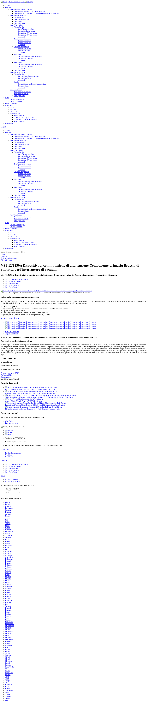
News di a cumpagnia (17, 100)
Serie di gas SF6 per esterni (27, 33)
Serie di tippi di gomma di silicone (30, 56)
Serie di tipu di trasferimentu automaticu (32, 84)
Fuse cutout (18, 54)
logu (31, 2)
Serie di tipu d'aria (24, 78)
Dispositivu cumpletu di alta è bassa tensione (29, 11)
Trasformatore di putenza (22, 39)
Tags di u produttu (11, 334)
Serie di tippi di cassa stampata (28, 76)
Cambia (16, 82)
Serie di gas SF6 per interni (27, 35)
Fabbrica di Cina (6, 375)
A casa (7, 5)
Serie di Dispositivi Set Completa (21, 9)
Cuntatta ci (9, 123)
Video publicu (19, 115)
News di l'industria (16, 102)
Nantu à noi (9, 105)
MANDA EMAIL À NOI (10, 318)
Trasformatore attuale (21, 94)
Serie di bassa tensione (17, 72)
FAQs (12, 107)
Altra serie (21, 37)
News (7, 98)
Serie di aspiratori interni (26, 31)
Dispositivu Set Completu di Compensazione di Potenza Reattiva (36, 13)
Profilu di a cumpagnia (13, 453)
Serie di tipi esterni (24, 49)
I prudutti (4, 460)
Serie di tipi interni (24, 51)
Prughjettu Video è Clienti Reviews (26, 119)
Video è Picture (15, 113)
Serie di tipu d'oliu (24, 41)
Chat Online (9, 421)
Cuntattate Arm (6, 377)
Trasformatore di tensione (22, 92)
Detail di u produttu (12, 332)
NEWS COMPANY (12, 479)
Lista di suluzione (11, 103)
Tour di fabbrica (19, 121)
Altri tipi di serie (19, 23)
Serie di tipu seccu (24, 43)
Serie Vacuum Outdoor (26, 29)
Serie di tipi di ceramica (26, 58)
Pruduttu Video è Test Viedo (23, 117)
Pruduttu (8, 7)
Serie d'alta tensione (16, 25)
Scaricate (13, 109)
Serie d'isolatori (23, 86)
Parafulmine (18, 21)
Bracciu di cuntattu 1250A (10, 373)
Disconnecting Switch (21, 19)
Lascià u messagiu (11, 423)
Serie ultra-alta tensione (18, 15)
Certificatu (13, 111)
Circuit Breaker (19, 17)
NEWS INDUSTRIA (12, 481)
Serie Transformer (16, 90)
